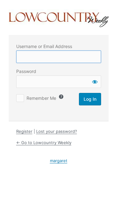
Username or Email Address (44, 46)
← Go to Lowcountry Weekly (43, 142)
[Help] (61, 96)
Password (26, 71)
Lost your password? (56, 131)
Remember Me (41, 98)
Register (24, 131)
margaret (58, 160)
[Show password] (95, 81)
